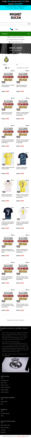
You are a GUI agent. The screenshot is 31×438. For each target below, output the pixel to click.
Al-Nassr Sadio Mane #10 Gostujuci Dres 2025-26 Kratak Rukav (22, 251)
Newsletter (3, 432)
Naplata (23, 7)
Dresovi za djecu (21, 436)
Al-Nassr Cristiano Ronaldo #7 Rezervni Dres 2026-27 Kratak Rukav (22, 141)
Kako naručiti (4, 382)
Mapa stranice (4, 401)
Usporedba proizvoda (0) (22, 67)
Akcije (2, 415)
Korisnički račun (23, 6)
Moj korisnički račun (5, 425)
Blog (2, 404)
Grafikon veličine (5, 392)
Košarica (17, 7)
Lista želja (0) (11, 7)
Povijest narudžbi (5, 427)
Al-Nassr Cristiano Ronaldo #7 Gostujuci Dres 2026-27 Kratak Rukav (8, 141)
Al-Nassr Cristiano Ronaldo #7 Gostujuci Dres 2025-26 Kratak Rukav (8, 223)
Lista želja (3, 430)
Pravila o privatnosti (5, 387)
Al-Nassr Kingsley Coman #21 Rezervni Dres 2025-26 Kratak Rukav (22, 305)
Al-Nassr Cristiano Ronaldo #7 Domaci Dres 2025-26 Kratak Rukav (22, 196)
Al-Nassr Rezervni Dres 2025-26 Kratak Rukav (7, 195)
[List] (8, 68)
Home (11, 50)
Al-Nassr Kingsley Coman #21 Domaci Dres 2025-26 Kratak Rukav (22, 278)
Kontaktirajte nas (5, 380)
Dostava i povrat (4, 385)
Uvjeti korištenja (4, 389)
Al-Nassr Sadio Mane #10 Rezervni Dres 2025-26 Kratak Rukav (7, 278)
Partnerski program (5, 413)
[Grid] (6, 68)
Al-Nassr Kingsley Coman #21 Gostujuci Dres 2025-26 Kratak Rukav (8, 305)
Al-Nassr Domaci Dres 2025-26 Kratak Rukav (8, 168)
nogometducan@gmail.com (12, 6)
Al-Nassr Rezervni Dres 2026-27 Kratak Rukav (7, 113)
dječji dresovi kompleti (18, 336)
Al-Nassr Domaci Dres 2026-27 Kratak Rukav (8, 86)
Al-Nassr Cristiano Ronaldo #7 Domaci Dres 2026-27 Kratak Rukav (22, 114)
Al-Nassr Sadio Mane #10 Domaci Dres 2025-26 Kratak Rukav (8, 251)
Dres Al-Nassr (18, 50)
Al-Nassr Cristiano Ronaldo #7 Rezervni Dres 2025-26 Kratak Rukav (22, 223)
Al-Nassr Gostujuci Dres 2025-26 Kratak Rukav (21, 168)
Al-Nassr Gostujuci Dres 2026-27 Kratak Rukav (21, 86)
